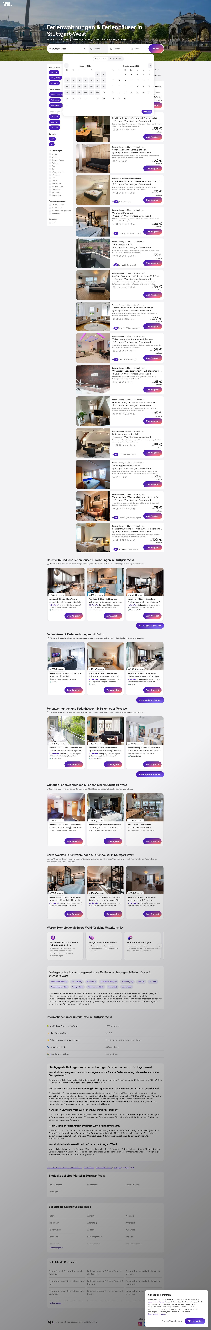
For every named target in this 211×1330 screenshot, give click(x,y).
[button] (98, 48)
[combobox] (68, 48)
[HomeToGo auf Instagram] (140, 1324)
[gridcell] (97, 74)
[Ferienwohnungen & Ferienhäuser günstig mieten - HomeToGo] (6, 3)
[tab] (100, 59)
